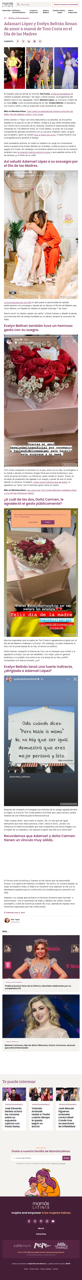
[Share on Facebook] (17, 41)
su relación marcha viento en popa (34, 152)
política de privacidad (58, 1163)
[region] (41, 519)
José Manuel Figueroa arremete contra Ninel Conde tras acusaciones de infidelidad (66, 1117)
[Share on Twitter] (23, 41)
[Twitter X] (35, 1221)
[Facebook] (29, 1221)
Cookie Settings (33, 522)
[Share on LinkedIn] (28, 41)
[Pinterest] (41, 1221)
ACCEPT (47, 522)
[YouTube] (53, 1221)
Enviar (66, 1158)
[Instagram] (47, 1221)
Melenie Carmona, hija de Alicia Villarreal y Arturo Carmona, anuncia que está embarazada (40, 1046)
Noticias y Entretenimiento (18, 18)
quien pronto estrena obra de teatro (50, 482)
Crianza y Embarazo (12, 1041)
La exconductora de (17, 302)
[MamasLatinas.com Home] (7, 4)
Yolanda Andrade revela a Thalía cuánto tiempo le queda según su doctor (41, 1117)
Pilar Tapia (15, 919)
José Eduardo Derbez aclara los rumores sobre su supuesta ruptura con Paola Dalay (13, 1117)
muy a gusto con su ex (45, 135)
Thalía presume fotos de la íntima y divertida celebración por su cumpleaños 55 (38, 987)
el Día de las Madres (60, 94)
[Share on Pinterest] (34, 41)
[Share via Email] (40, 41)
